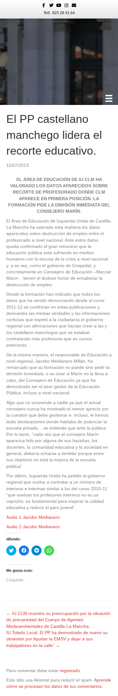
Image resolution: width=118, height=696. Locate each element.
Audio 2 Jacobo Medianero (33, 526)
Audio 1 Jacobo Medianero (33, 517)
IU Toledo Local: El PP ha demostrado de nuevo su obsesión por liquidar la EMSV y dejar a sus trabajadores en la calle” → (57, 639)
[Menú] (109, 98)
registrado (70, 670)
